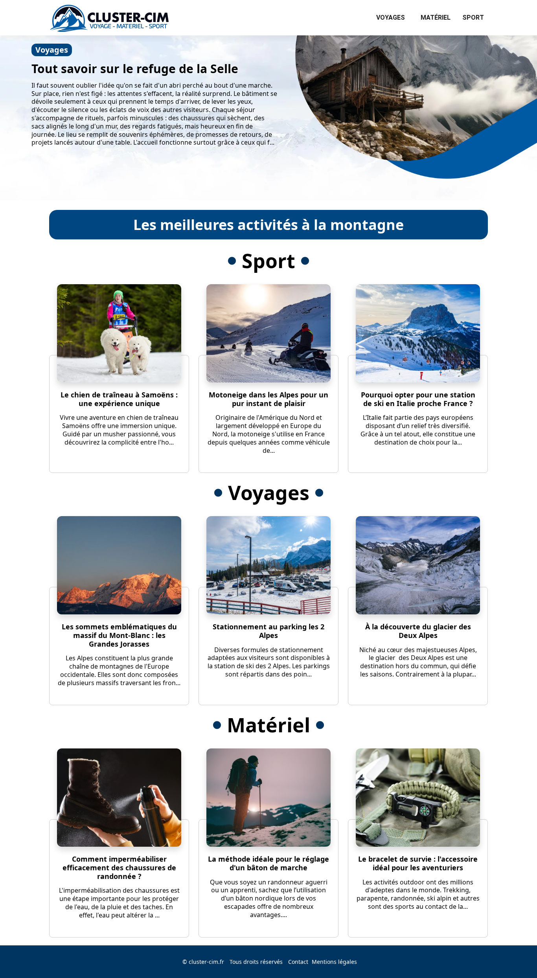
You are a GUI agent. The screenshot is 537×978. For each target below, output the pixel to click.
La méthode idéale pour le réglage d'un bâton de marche (268, 863)
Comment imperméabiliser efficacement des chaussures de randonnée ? (119, 867)
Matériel (436, 17)
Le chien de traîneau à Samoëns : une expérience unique (119, 399)
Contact (298, 961)
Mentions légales (334, 961)
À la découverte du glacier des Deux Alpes (418, 631)
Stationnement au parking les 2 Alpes (268, 631)
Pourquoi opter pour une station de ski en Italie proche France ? (418, 399)
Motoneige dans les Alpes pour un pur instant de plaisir (268, 399)
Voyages (390, 17)
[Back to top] (515, 956)
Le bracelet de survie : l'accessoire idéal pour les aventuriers (418, 863)
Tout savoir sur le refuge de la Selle (134, 69)
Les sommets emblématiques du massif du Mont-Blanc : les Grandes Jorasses (119, 635)
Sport (473, 17)
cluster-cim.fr (206, 961)
